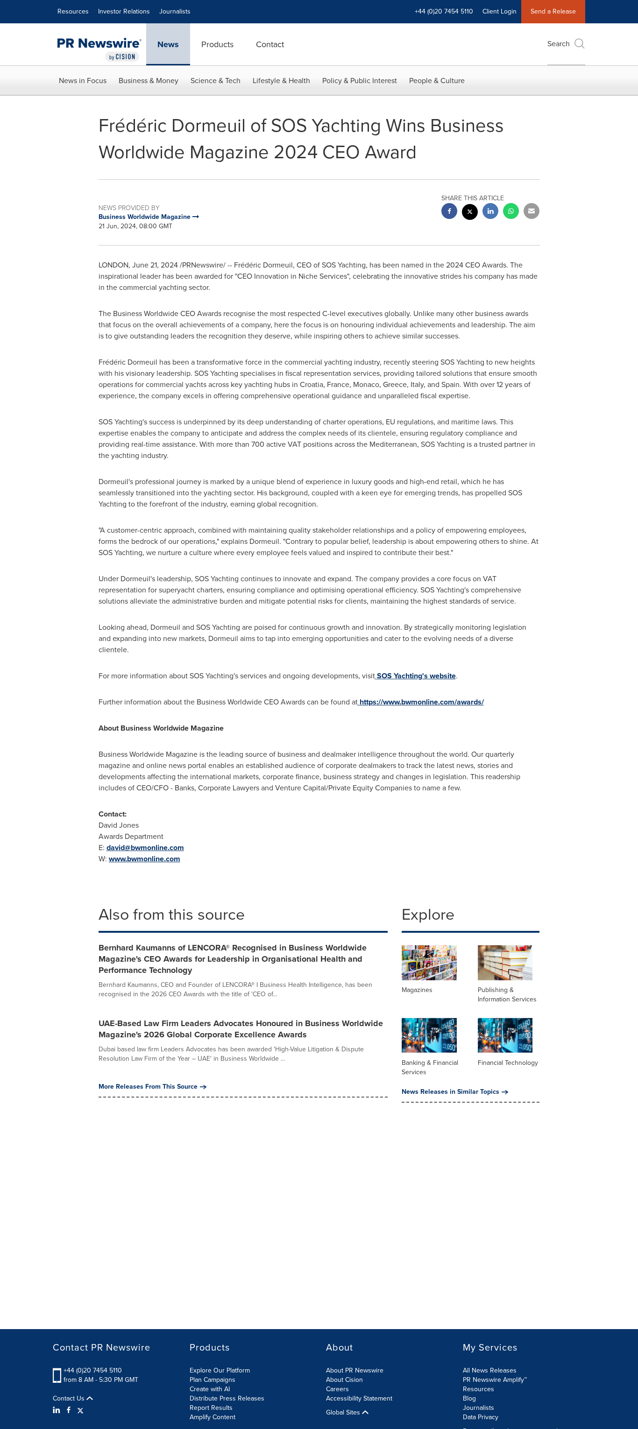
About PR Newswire (354, 1370)
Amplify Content (212, 1417)
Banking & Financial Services (430, 1067)
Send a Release (553, 11)
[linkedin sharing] (490, 212)
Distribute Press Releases (227, 1398)
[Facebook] (68, 1410)
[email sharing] (531, 212)
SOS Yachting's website (416, 675)
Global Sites (344, 1412)
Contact (270, 44)
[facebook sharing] (449, 212)
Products (217, 44)
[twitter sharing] (470, 213)
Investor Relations (124, 11)
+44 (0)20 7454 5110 (93, 1370)
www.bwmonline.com (144, 858)
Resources (73, 11)
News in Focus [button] (82, 80)
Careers (337, 1389)
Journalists (175, 11)
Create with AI (210, 1389)
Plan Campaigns (212, 1380)
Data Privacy (480, 1417)
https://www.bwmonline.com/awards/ (422, 702)
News (168, 44)
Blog (469, 1398)
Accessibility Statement (359, 1398)
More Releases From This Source (148, 1086)
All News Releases (490, 1370)
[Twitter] (80, 1410)
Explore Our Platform (220, 1370)
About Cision (344, 1380)
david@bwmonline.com (145, 847)
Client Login (499, 11)
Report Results (211, 1408)
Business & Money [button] (148, 80)
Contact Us (69, 1398)
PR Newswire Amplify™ (495, 1380)
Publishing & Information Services (507, 994)
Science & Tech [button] (216, 80)
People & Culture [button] (437, 80)
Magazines (417, 990)
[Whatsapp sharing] (511, 212)
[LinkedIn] (58, 1410)
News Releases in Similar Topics (450, 1092)
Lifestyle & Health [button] (281, 80)
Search (558, 43)
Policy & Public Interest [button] (359, 80)
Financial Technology (508, 1063)
